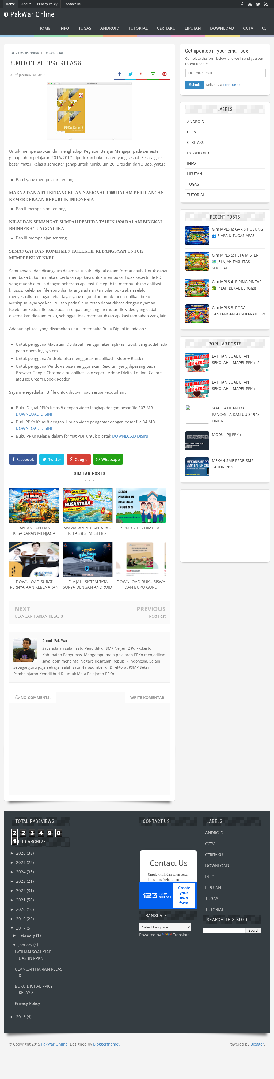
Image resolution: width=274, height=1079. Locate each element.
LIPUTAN (194, 173)
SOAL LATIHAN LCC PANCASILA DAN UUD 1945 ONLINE (236, 414)
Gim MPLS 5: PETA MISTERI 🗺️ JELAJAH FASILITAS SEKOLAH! (236, 261)
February (27, 935)
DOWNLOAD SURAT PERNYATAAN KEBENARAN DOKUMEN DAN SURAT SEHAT (34, 589)
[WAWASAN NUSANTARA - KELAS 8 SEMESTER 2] (88, 521)
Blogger (257, 1044)
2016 (21, 1016)
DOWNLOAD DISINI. (130, 436)
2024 (21, 871)
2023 (21, 881)
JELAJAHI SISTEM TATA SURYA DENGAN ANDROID (87, 584)
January (25, 944)
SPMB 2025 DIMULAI (141, 528)
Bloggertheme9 (106, 1044)
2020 (21, 909)
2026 (21, 853)
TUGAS (193, 184)
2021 (21, 900)
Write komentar (147, 697)
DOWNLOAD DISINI (34, 414)
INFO (191, 163)
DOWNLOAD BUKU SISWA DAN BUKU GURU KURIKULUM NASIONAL (141, 587)
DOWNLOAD (198, 152)
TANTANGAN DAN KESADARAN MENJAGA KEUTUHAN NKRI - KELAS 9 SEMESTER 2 (34, 536)
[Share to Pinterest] (164, 74)
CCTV (191, 131)
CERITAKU (196, 142)
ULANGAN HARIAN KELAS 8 (39, 616)
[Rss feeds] (266, 4)
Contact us (72, 4)
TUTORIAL (196, 194)
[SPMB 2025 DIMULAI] (141, 521)
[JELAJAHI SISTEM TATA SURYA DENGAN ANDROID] (88, 575)
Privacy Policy (47, 4)
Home (10, 4)
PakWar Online (54, 1044)
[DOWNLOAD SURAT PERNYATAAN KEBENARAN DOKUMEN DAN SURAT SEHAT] (34, 575)
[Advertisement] (225, 525)
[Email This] (153, 74)
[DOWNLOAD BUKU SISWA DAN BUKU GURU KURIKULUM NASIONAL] (141, 575)
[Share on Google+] (141, 74)
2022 (21, 890)
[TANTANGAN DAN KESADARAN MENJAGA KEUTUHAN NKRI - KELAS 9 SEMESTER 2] (34, 521)
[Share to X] (130, 74)
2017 (21, 928)
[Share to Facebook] (119, 74)
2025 (21, 862)
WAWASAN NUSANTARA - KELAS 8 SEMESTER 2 (87, 530)
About (26, 4)
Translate (181, 934)
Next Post (157, 616)
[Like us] (242, 4)
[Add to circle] (250, 4)
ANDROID (195, 121)
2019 (21, 918)
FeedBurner (232, 84)
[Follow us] (258, 4)
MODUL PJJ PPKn (226, 434)
